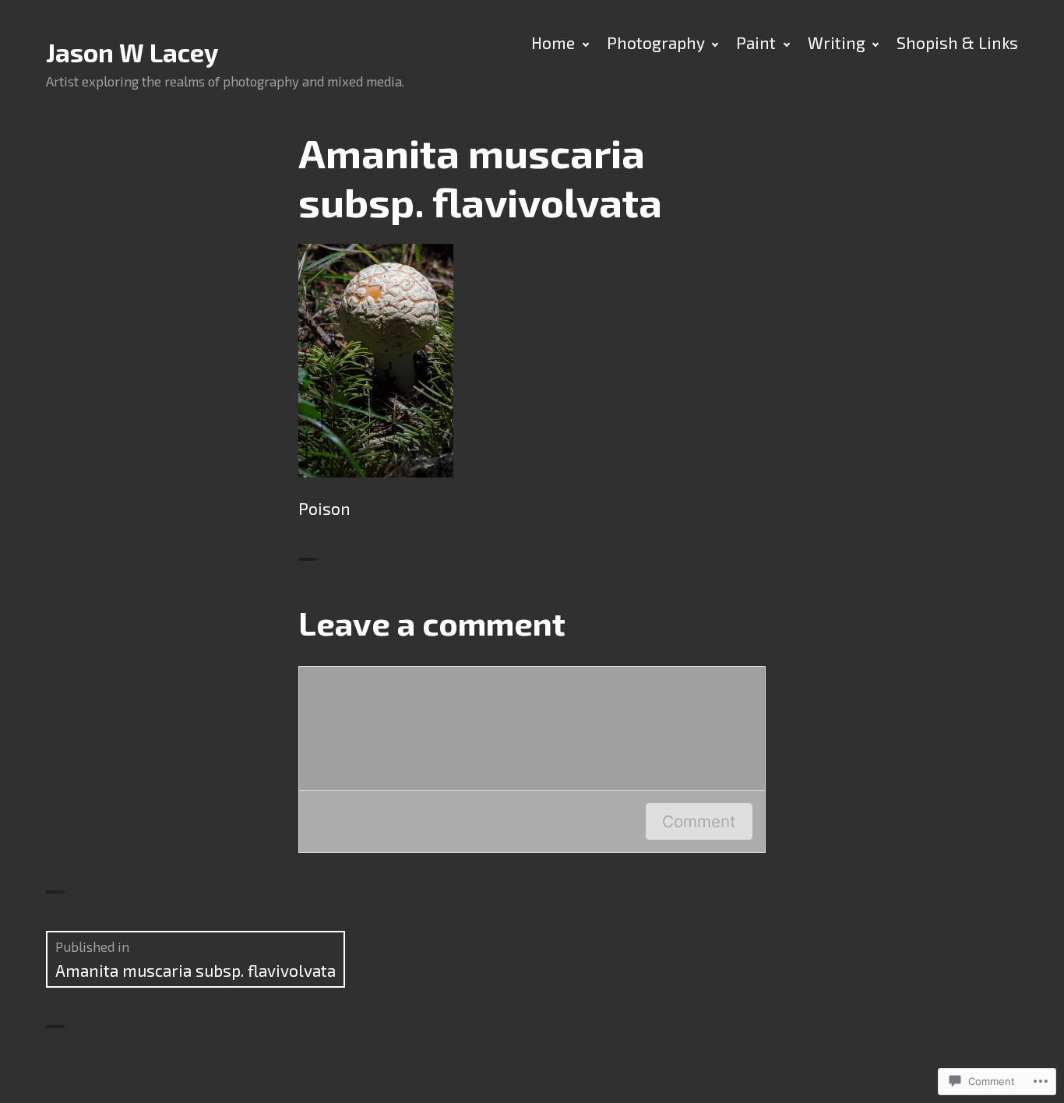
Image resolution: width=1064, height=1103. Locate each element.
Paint (756, 42)
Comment (699, 821)
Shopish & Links (957, 42)
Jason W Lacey (132, 52)
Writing (836, 42)
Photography (656, 42)
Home (553, 42)
